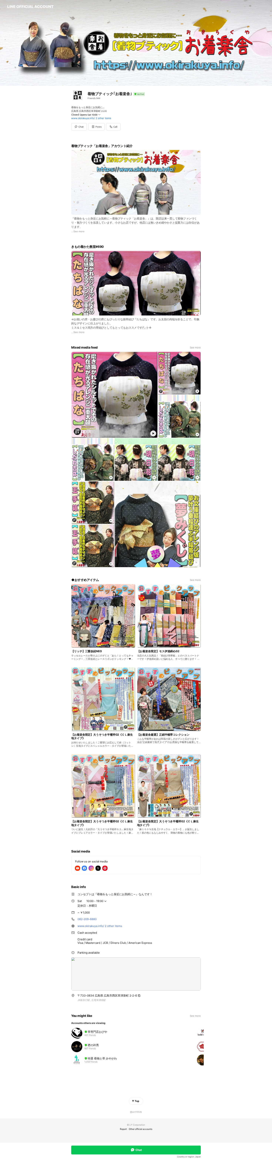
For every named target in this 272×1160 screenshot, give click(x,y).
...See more (78, 231)
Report (123, 1129)
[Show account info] (139, 94)
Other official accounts (140, 1129)
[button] (96, 126)
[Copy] (139, 995)
